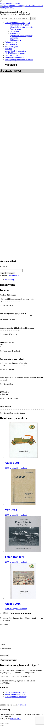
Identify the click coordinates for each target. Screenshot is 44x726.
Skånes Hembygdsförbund (15, 694)
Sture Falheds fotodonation (15, 51)
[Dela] (6, 723)
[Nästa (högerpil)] (3, 725)
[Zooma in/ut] (1, 723)
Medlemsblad (15, 33)
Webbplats (4, 655)
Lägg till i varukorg (7, 273)
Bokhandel (14, 38)
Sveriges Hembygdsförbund (16, 692)
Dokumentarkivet (11, 42)
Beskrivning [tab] (9, 279)
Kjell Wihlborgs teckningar (15, 53)
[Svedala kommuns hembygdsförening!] (22, 8)
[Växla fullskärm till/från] (3, 723)
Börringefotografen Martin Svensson (19, 60)
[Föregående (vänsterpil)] (1, 725)
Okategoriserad (13, 275)
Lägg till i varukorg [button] (19, 468)
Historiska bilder (11, 44)
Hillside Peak (15, 719)
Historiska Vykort (11, 47)
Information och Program (19, 25)
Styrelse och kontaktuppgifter (21, 36)
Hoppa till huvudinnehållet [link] (10, 3)
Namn (3, 644)
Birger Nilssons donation (14, 57)
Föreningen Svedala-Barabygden (17, 23)
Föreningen (21, 705)
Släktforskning (15, 40)
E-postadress (5, 649)
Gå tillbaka (4, 613)
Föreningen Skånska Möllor (15, 697)
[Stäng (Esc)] (8, 723)
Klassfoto (8, 49)
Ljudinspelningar (11, 55)
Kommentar (5, 624)
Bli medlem (14, 31)
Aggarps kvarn (15, 29)
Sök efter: (3, 18)
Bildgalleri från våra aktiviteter (21, 27)
